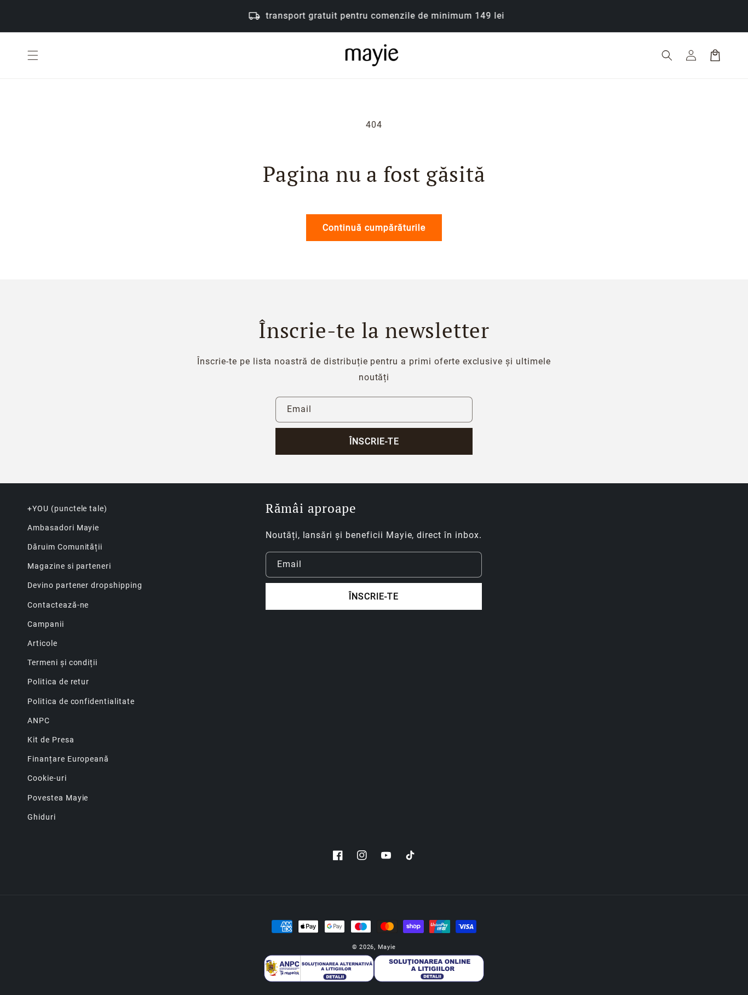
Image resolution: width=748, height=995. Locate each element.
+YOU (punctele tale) (67, 508)
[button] (33, 55)
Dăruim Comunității (64, 546)
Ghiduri (41, 817)
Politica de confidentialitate (81, 701)
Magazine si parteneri (69, 566)
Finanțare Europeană (68, 758)
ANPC (38, 720)
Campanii (45, 624)
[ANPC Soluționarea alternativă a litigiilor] (319, 968)
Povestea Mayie (57, 797)
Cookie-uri (47, 778)
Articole (42, 643)
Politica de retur (58, 681)
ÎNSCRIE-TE (374, 441)
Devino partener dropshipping (84, 585)
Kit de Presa (50, 739)
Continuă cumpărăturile (374, 227)
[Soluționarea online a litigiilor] (429, 968)
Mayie (387, 947)
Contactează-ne (58, 605)
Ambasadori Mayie (63, 527)
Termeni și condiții (62, 662)
